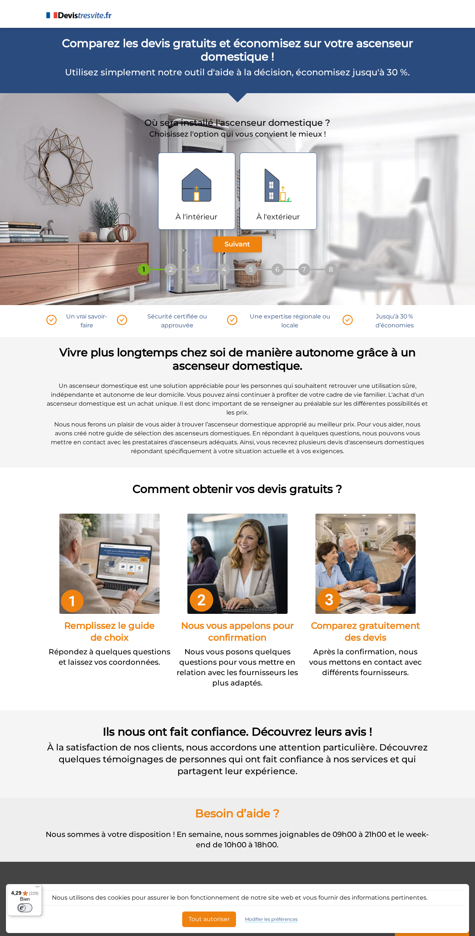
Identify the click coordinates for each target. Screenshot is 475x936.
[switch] (24, 907)
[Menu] (37, 888)
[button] (196, 191)
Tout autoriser (209, 919)
